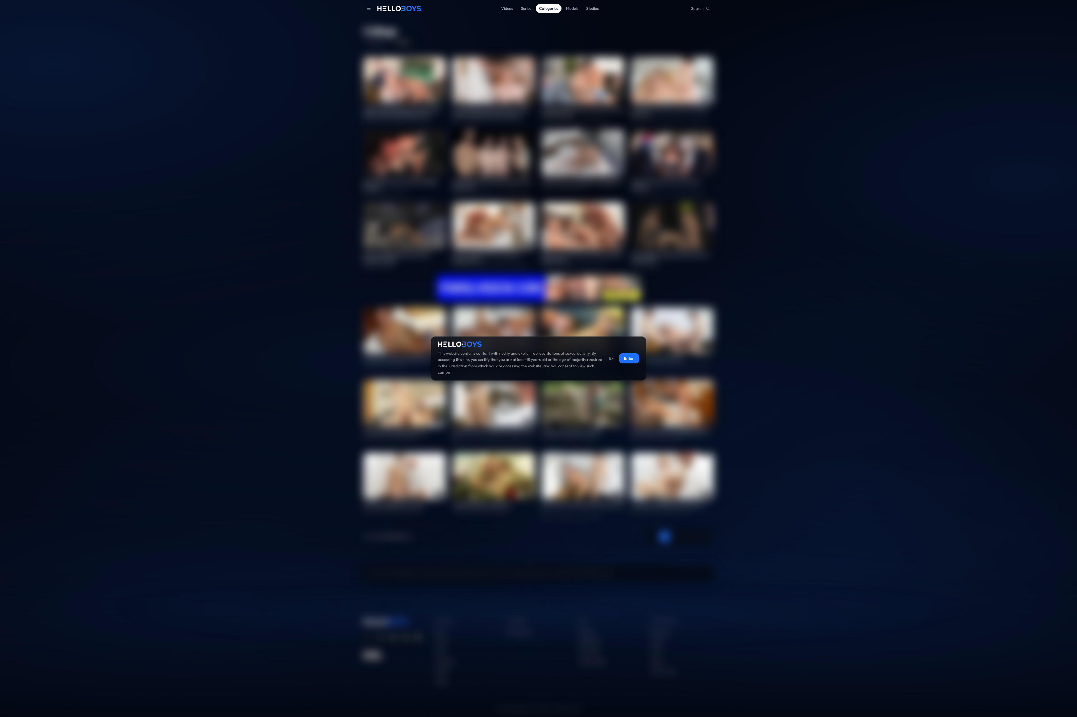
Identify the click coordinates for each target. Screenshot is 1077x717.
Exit (612, 358)
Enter (629, 358)
